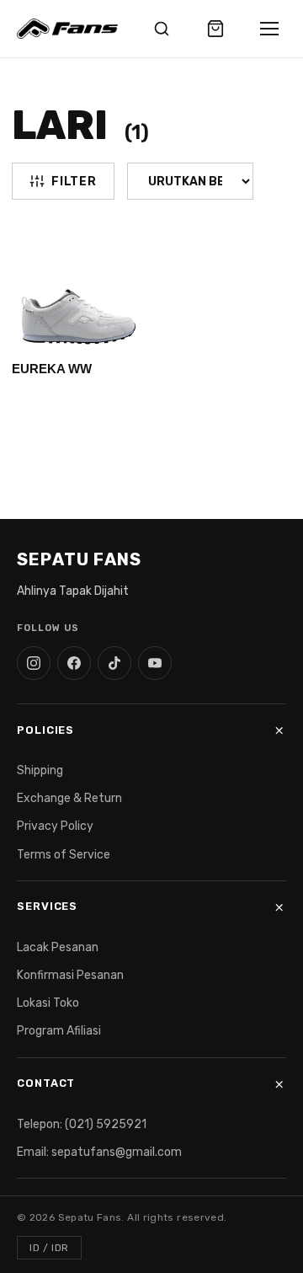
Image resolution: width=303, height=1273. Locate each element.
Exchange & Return (69, 798)
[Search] (161, 28)
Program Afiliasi (59, 1031)
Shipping (40, 770)
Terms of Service (63, 855)
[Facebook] (74, 663)
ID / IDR (49, 1248)
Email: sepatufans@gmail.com (99, 1152)
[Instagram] (33, 663)
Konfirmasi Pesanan (70, 975)
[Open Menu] (269, 28)
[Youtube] (155, 663)
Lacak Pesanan (57, 947)
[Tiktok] (114, 663)
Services (47, 906)
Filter (73, 181)
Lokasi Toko (48, 1003)
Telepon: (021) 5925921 (81, 1124)
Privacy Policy (55, 826)
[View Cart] (215, 28)
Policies (45, 730)
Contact (46, 1083)
